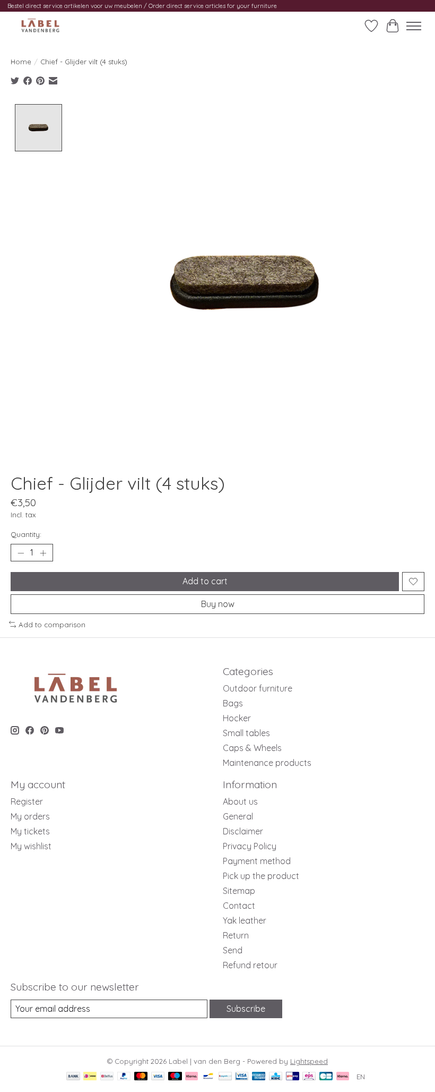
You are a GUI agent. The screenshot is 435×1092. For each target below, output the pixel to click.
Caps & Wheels (252, 748)
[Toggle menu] (413, 26)
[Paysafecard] (225, 1077)
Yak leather (244, 920)
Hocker (237, 718)
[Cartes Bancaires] (326, 1077)
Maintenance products (267, 762)
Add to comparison (52, 624)
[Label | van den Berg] (40, 26)
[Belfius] (107, 1077)
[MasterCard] (141, 1077)
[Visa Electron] (241, 1077)
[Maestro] (175, 1077)
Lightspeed (309, 1061)
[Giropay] (292, 1077)
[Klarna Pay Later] (342, 1077)
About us (240, 801)
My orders (30, 816)
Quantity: (26, 534)
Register (27, 801)
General (238, 816)
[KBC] (275, 1077)
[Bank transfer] (73, 1077)
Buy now (217, 604)
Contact (239, 905)
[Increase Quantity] (43, 553)
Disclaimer (243, 831)
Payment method (257, 861)
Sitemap (239, 890)
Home (21, 61)
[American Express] (259, 1077)
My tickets (30, 831)
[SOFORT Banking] (191, 1077)
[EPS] (309, 1077)
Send (232, 950)
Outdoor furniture (257, 688)
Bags (233, 703)
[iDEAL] (90, 1077)
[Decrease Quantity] (21, 553)
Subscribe (246, 1008)
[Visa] (158, 1077)
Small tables (246, 733)
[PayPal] (124, 1077)
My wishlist (31, 846)
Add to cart (205, 581)
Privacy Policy (249, 846)
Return (236, 935)
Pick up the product (261, 876)
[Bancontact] (208, 1077)
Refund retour (250, 965)
